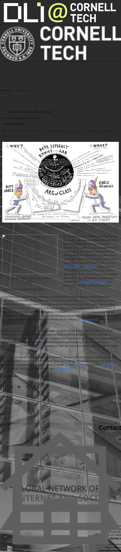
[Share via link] (26, 386)
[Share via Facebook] (3, 386)
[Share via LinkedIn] (19, 386)
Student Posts (24, 90)
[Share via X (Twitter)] (11, 386)
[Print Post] (34, 386)
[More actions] (117, 112)
